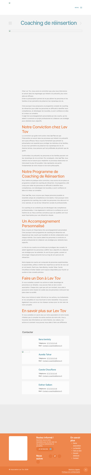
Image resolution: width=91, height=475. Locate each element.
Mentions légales (74, 469)
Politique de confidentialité (71, 472)
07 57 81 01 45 (52, 343)
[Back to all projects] (10, 23)
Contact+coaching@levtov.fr (52, 346)
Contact (76, 458)
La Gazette (77, 448)
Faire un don (77, 450)
